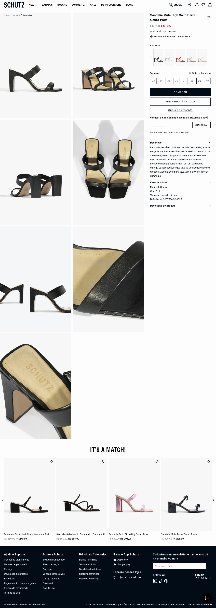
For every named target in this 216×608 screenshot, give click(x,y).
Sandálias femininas (90, 569)
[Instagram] (155, 581)
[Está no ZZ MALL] (203, 578)
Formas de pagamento (16, 564)
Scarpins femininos (89, 574)
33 (153, 80)
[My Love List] (203, 5)
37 (184, 80)
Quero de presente (180, 110)
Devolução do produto (16, 574)
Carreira (47, 569)
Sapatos (16, 15)
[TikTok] (160, 581)
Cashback (48, 583)
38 (192, 80)
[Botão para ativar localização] (190, 5)
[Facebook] (166, 581)
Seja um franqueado (54, 559)
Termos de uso (12, 592)
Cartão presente (51, 578)
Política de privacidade (16, 588)
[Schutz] (14, 5)
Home (7, 15)
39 (199, 80)
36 (176, 80)
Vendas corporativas (54, 574)
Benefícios (9, 578)
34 (161, 80)
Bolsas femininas (88, 559)
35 (168, 80)
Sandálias (27, 15)
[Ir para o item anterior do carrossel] (151, 57)
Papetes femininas (89, 578)
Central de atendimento (16, 559)
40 (207, 80)
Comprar (180, 92)
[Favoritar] (208, 17)
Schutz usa (49, 588)
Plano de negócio (52, 564)
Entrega (8, 569)
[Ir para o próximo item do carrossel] (209, 57)
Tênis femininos (87, 564)
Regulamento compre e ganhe (20, 583)
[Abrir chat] (207, 598)
